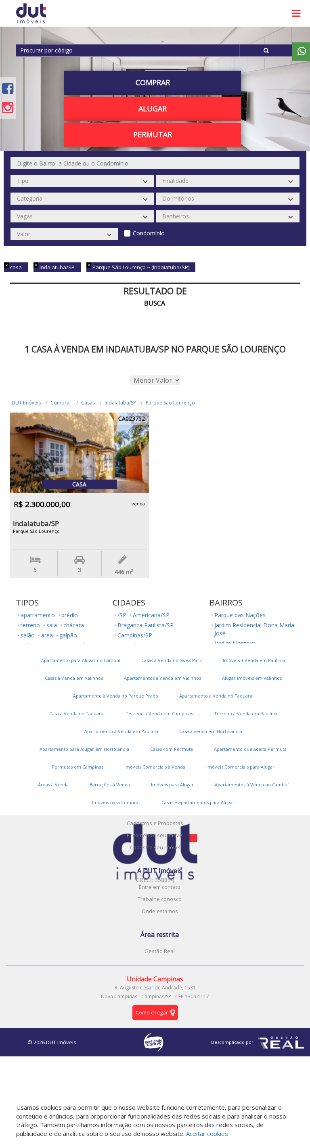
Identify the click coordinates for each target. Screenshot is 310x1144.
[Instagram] (7, 107)
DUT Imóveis (26, 402)
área (47, 635)
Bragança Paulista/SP (145, 625)
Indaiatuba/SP (120, 402)
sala (51, 625)
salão (28, 635)
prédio (69, 615)
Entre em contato (159, 886)
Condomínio (149, 233)
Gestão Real (160, 951)
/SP (121, 615)
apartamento (38, 615)
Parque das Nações (240, 615)
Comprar (60, 402)
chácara (73, 625)
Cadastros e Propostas (155, 823)
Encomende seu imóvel (155, 835)
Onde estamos (160, 911)
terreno (30, 625)
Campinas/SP (134, 635)
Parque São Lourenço (170, 402)
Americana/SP (151, 615)
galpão (68, 635)
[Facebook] (7, 88)
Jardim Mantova (235, 643)
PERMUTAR (152, 134)
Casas (88, 402)
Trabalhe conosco (160, 899)
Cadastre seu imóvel (155, 847)
